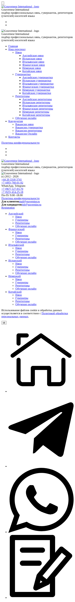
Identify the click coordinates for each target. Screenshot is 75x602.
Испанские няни (32, 58)
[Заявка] (41, 597)
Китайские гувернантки (36, 93)
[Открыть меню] (2, 3)
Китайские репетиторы (36, 114)
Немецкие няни (31, 68)
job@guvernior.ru (31, 204)
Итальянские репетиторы (37, 105)
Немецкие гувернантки (36, 89)
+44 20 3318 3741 (11, 179)
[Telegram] (41, 466)
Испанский (15, 260)
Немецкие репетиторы (35, 111)
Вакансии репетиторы (28, 130)
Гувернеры (21, 219)
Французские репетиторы (37, 108)
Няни (18, 52)
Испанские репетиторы (36, 102)
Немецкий (14, 276)
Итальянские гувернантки (38, 83)
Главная (13, 46)
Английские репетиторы (37, 99)
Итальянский (16, 244)
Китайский (15, 291)
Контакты (14, 136)
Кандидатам (15, 121)
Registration (8, 207)
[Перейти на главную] (20, 160)
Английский (15, 213)
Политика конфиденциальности (20, 142)
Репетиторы (22, 96)
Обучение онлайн (25, 118)
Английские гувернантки (37, 77)
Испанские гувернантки (36, 80)
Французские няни (33, 64)
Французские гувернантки (38, 86)
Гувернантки (23, 74)
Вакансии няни (24, 124)
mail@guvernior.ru (29, 201)
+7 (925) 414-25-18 (12, 192)
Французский (16, 229)
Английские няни (33, 55)
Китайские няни (32, 71)
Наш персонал (16, 49)
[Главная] (41, 391)
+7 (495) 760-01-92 (12, 182)
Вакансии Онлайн (26, 133)
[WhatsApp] (41, 531)
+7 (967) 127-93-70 (12, 188)
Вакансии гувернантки (29, 127)
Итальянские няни (33, 61)
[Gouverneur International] (20, 6)
